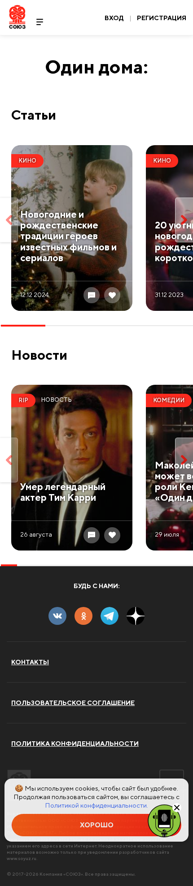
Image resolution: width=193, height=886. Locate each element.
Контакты (30, 662)
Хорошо (97, 825)
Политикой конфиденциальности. (96, 805)
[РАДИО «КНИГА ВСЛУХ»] (164, 820)
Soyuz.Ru (17, 17)
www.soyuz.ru (21, 858)
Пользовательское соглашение (73, 702)
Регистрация (161, 18)
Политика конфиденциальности (75, 743)
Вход (114, 18)
